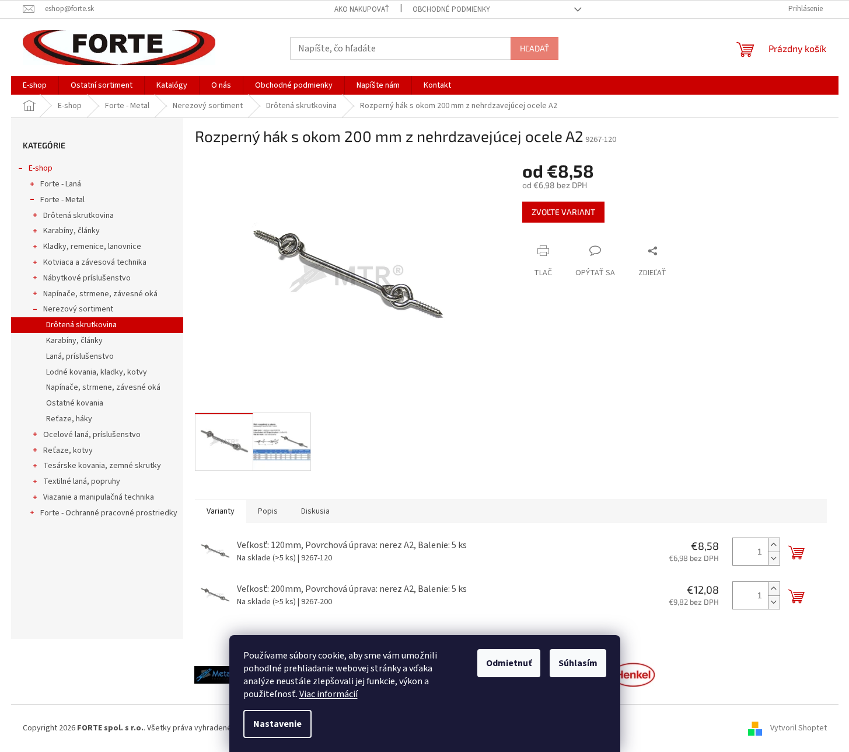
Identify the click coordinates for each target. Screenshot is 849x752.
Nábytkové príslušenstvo (87, 278)
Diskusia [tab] (315, 511)
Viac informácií (328, 694)
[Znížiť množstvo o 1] (774, 558)
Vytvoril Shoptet (798, 728)
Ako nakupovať (361, 9)
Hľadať (534, 48)
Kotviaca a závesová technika (94, 262)
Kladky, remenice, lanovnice (92, 246)
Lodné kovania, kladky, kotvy (96, 372)
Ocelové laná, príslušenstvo (92, 435)
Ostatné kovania (74, 403)
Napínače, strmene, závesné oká (100, 294)
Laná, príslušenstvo (80, 356)
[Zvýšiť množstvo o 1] (774, 545)
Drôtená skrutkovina (78, 215)
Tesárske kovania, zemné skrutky (102, 466)
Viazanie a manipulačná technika (98, 497)
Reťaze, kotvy (68, 450)
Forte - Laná (60, 184)
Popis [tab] (268, 511)
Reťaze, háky (69, 419)
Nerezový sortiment (78, 309)
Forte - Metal (62, 200)
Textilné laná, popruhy (81, 481)
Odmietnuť (509, 663)
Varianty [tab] (221, 511)
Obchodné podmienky (451, 9)
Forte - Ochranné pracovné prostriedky (108, 513)
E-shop (41, 168)
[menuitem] (34, 85)
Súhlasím (578, 663)
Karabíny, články (71, 231)
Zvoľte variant (563, 212)
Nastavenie (277, 724)
